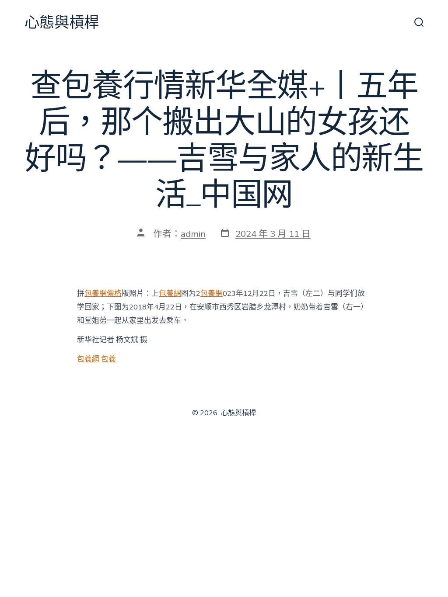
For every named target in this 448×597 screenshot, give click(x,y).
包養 (108, 359)
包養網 (170, 293)
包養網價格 (103, 293)
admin (193, 234)
